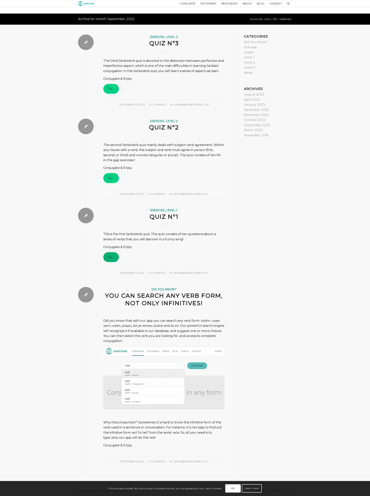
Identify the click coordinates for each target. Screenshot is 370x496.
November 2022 (256, 115)
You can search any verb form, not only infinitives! (164, 299)
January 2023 (254, 104)
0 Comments (157, 104)
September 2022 (257, 125)
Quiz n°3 (164, 43)
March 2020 (253, 130)
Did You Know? (163, 289)
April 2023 (252, 99)
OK (233, 488)
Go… (111, 88)
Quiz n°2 (164, 127)
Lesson (249, 52)
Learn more (252, 488)
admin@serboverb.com (191, 104)
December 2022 (256, 110)
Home (267, 19)
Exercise (157, 37)
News (248, 73)
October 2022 (255, 120)
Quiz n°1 (164, 216)
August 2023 (254, 94)
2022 (275, 19)
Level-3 (172, 37)
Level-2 (172, 121)
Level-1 (171, 210)
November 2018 (256, 135)
